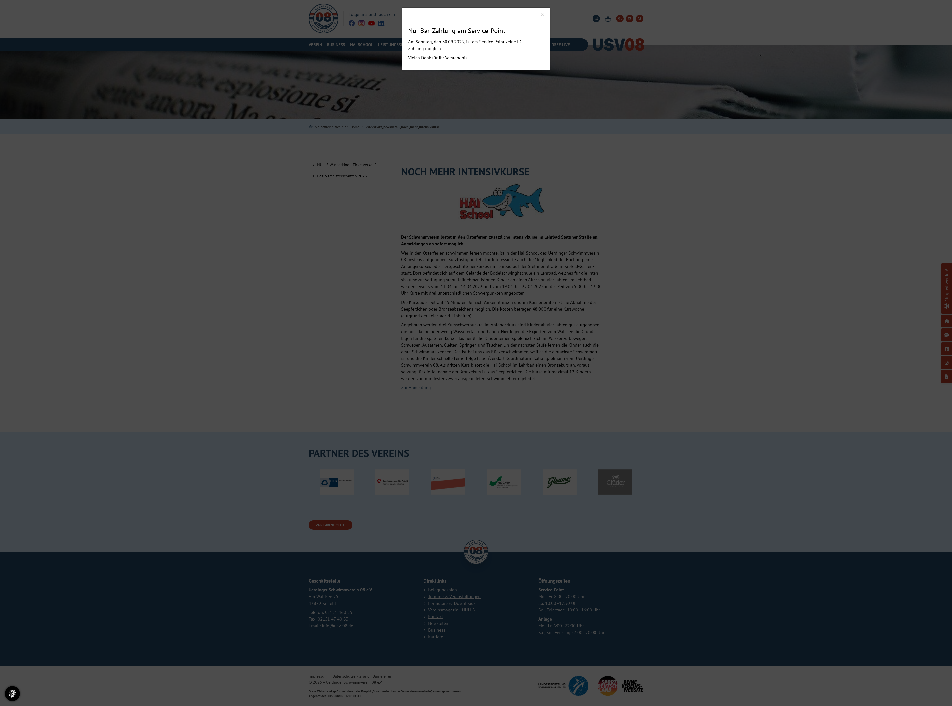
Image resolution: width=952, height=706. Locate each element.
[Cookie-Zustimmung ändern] (12, 693)
